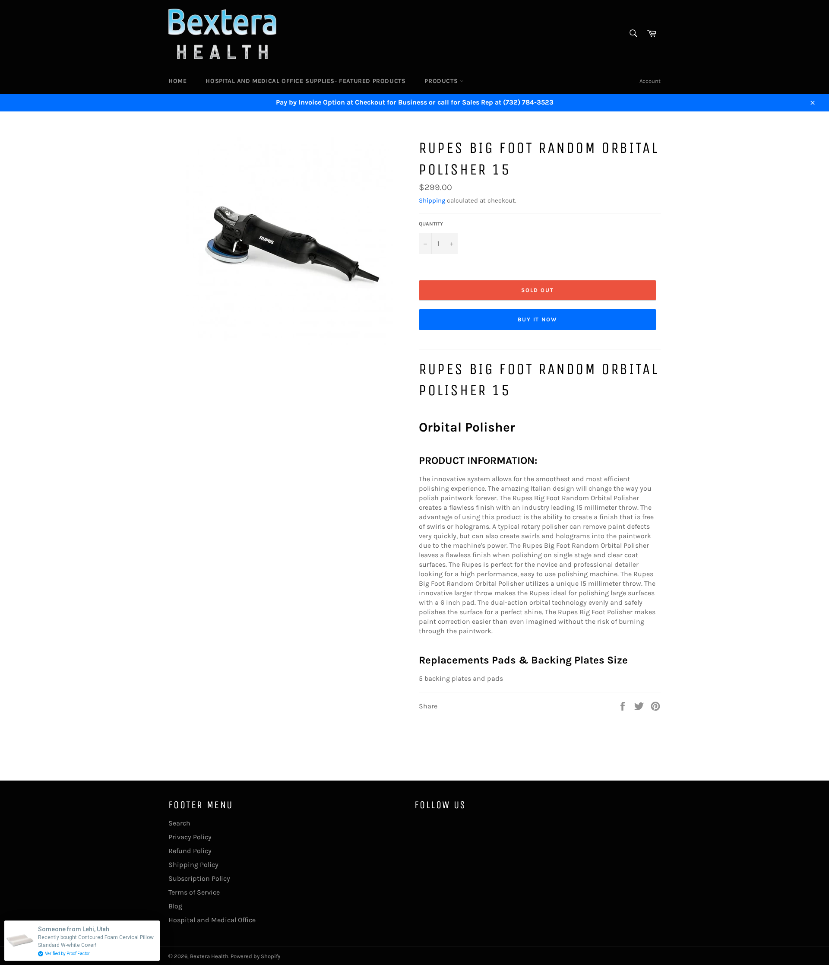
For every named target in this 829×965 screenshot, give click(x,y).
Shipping (432, 200)
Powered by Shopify (255, 956)
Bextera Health (209, 956)
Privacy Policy (190, 837)
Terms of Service (194, 892)
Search (179, 823)
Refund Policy (190, 851)
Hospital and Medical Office (212, 920)
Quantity (431, 224)
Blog (175, 906)
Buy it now (538, 319)
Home (177, 81)
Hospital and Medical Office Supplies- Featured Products (305, 81)
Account (650, 81)
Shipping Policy (193, 864)
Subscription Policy (199, 878)
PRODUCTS (441, 81)
